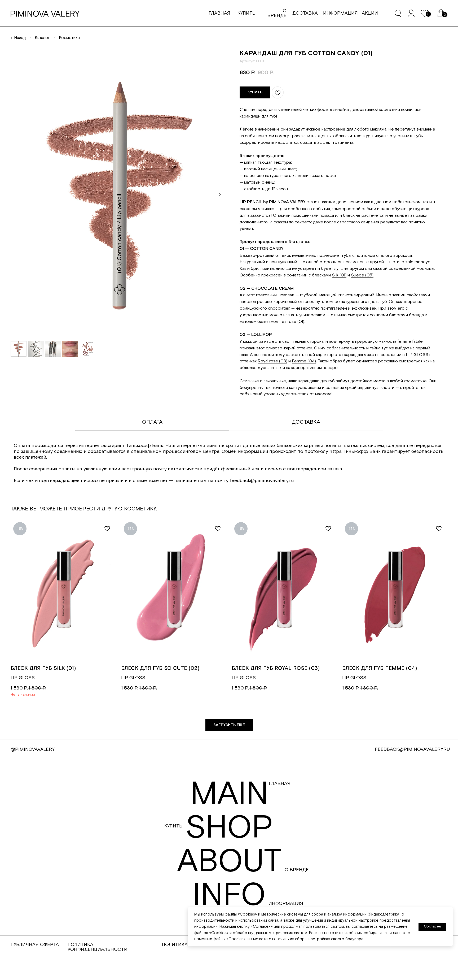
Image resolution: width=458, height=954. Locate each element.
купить (246, 13)
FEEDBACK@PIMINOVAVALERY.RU (412, 749)
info (229, 895)
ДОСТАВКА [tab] (306, 422)
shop (229, 828)
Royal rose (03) (272, 361)
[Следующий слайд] (220, 194)
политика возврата (187, 945)
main (229, 794)
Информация (285, 903)
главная (219, 13)
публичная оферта (35, 945)
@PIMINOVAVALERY (33, 749)
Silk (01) (339, 275)
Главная (279, 783)
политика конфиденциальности (97, 947)
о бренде (277, 13)
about (229, 861)
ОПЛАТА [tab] (152, 422)
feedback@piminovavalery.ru (262, 481)
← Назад (18, 38)
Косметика (69, 38)
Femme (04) (304, 361)
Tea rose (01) (292, 321)
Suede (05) (362, 275)
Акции (370, 13)
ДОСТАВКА (305, 13)
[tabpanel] (229, 468)
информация (340, 13)
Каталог (42, 38)
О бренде (297, 870)
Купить (173, 826)
